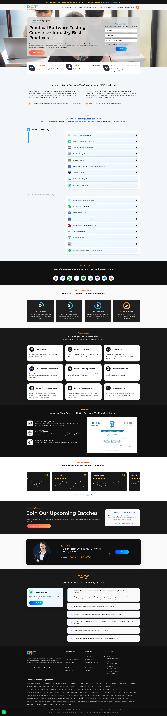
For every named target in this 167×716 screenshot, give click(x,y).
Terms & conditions (94, 709)
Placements (78, 7)
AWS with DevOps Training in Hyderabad (96, 698)
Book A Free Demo (110, 2)
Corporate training (71, 657)
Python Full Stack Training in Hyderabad (39, 683)
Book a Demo (89, 657)
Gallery (67, 667)
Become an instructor (72, 659)
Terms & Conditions (122, 44)
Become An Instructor (107, 7)
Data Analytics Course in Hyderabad (64, 701)
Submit (120, 49)
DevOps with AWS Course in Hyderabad (39, 701)
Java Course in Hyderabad (56, 698)
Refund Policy (119, 709)
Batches (120, 7)
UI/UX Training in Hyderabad (128, 683)
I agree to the (117, 44)
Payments (88, 670)
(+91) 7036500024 (82, 557)
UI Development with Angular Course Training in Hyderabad (45, 689)
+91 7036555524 (111, 673)
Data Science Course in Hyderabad (37, 704)
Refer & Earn (129, 7)
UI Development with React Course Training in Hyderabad (94, 686)
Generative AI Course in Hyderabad (60, 704)
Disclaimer (104, 709)
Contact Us (35, 602)
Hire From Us (89, 667)
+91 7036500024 (112, 663)
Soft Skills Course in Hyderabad (124, 701)
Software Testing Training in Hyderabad (66, 692)
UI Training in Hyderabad (111, 683)
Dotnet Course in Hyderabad (55, 695)
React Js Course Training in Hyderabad (63, 686)
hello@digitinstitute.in (113, 658)
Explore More (36, 52)
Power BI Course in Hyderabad (86, 701)
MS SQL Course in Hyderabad (128, 692)
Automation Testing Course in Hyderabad (39, 692)
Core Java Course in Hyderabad (36, 698)
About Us (68, 665)
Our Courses (65, 7)
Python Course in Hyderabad (36, 695)
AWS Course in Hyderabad (74, 698)
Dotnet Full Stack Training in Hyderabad (65, 683)
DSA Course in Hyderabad (105, 701)
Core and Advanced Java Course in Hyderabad (79, 689)
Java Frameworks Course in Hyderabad (122, 695)
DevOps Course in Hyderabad (119, 698)
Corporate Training (90, 7)
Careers (87, 673)
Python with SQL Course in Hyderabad (77, 695)
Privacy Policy (83, 709)
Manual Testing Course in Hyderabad (106, 689)
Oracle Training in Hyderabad (108, 692)
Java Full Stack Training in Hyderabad (90, 683)
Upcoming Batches (91, 662)
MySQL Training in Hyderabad (89, 692)
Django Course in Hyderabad (100, 695)
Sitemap (111, 709)
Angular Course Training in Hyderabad (38, 686)
